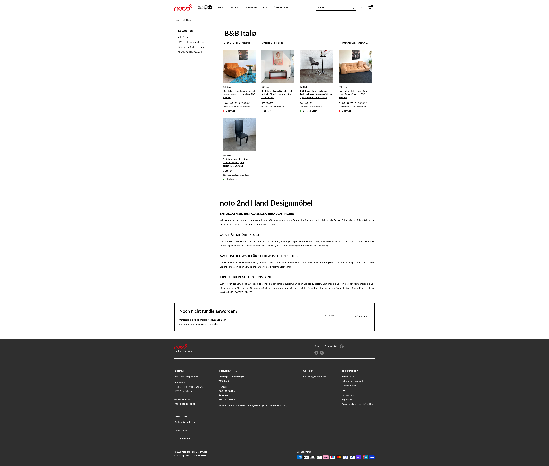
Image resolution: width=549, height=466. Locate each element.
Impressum (347, 399)
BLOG (266, 7)
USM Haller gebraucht (189, 42)
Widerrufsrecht (349, 385)
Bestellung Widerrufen (314, 376)
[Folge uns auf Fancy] (342, 346)
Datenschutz (348, 394)
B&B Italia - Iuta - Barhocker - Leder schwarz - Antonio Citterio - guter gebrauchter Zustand (316, 94)
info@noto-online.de (184, 403)
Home (177, 20)
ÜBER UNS (279, 7)
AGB (344, 390)
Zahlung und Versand (352, 381)
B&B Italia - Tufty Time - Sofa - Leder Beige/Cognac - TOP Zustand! (354, 94)
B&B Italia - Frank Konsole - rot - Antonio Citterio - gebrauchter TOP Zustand (277, 94)
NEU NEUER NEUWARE (190, 51)
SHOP (221, 7)
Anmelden (361, 316)
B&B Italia (187, 20)
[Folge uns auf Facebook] (316, 352)
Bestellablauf (348, 376)
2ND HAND (235, 7)
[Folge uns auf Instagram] (322, 352)
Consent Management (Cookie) (357, 404)
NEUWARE (252, 7)
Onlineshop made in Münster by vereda (191, 455)
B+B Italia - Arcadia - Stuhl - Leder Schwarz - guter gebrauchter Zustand (236, 162)
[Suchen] (352, 7)
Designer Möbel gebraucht (191, 47)
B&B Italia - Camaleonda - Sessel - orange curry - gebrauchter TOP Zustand (239, 94)
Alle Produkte (185, 37)
